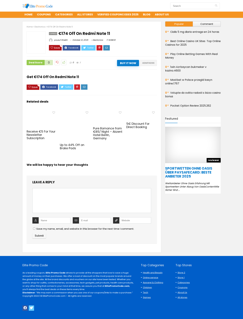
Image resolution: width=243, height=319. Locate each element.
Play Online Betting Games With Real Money (191, 56)
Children (147, 287)
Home (28, 14)
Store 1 (181, 277)
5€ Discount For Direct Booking (137, 125)
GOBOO (112, 40)
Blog (146, 14)
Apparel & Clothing (153, 282)
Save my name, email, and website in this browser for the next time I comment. (85, 228)
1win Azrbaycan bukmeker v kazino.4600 (185, 68)
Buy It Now (128, 63)
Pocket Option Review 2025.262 (190, 106)
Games (147, 297)
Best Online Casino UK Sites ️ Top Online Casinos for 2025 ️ (193, 43)
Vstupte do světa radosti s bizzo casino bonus (193, 94)
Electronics (40, 26)
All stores (85, 14)
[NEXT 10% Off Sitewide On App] (239, 310)
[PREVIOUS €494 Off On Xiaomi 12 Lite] (3, 310)
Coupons (44, 14)
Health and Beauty (152, 272)
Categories (64, 14)
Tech (145, 292)
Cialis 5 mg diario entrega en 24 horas (194, 32)
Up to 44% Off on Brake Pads (72, 146)
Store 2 (181, 272)
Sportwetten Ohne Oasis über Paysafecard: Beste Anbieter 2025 (188, 172)
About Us (162, 14)
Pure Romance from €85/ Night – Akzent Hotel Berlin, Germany (107, 133)
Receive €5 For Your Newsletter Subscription (41, 135)
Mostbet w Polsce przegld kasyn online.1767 (188, 81)
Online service (150, 277)
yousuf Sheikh (60, 40)
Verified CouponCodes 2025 (118, 14)
